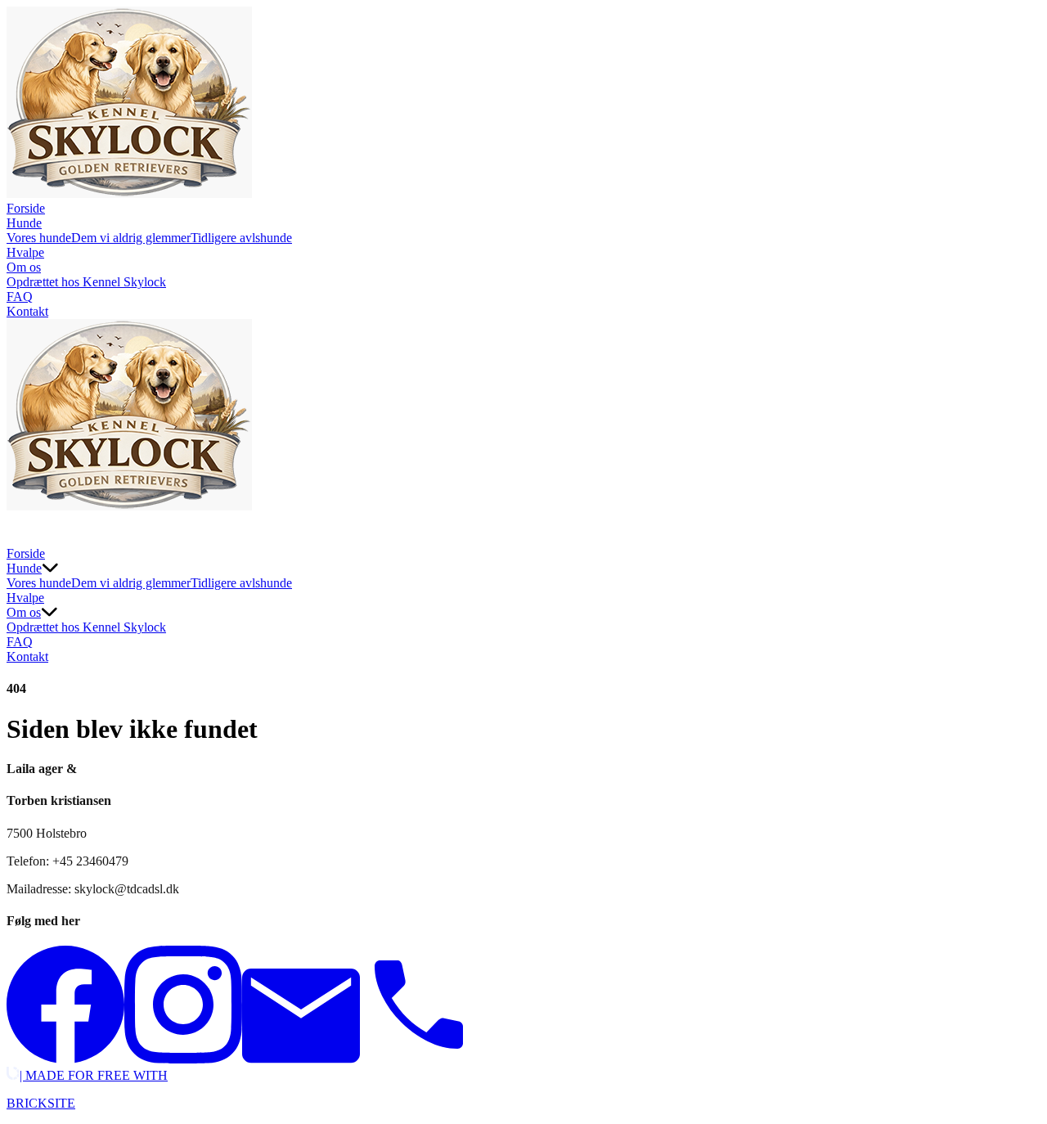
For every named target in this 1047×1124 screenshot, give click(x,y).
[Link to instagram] (183, 1059)
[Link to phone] (419, 1059)
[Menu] (23, 530)
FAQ (20, 296)
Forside (26, 208)
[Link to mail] (301, 1059)
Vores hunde (39, 238)
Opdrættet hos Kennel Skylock (86, 282)
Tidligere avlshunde (241, 238)
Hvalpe (25, 252)
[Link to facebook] (65, 1059)
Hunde (24, 223)
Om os (24, 267)
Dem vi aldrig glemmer (131, 238)
